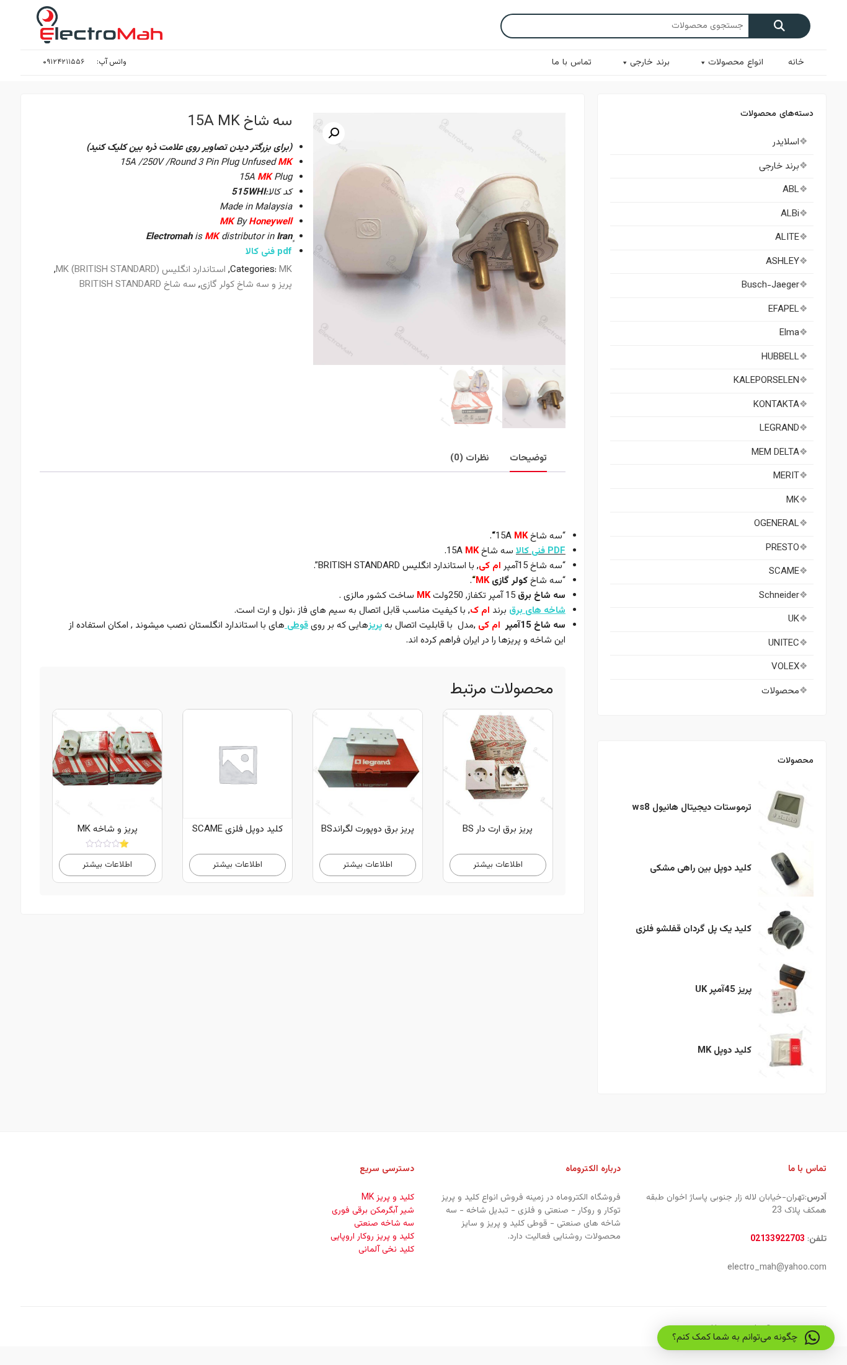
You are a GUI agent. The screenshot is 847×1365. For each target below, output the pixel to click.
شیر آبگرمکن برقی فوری (373, 1211)
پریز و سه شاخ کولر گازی (246, 285)
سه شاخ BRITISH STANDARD (137, 285)
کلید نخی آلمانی (386, 1250)
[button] (333, 133)
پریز (375, 625)
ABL (791, 190)
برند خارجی (650, 62)
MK (285, 270)
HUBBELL (780, 357)
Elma (789, 333)
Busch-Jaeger (770, 285)
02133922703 (777, 1239)
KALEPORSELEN (766, 381)
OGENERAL (776, 524)
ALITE (787, 237)
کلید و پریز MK (387, 1198)
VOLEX (785, 667)
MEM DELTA (775, 452)
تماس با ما (572, 62)
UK (793, 619)
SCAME (784, 571)
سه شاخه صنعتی (384, 1224)
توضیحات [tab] (528, 458)
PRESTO (782, 548)
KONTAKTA (776, 405)
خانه (796, 62)
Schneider (779, 596)
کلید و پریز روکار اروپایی (372, 1237)
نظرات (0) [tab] (469, 458)
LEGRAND (779, 428)
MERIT (786, 476)
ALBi (790, 214)
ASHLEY (782, 262)
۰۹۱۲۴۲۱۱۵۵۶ (63, 62)
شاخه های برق (537, 610)
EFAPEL (783, 309)
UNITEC (783, 643)
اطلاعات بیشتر (498, 864)
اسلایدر (786, 142)
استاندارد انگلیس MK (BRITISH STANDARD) (141, 270)
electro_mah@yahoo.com (777, 1268)
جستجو (779, 26)
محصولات (780, 691)
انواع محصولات (735, 62)
